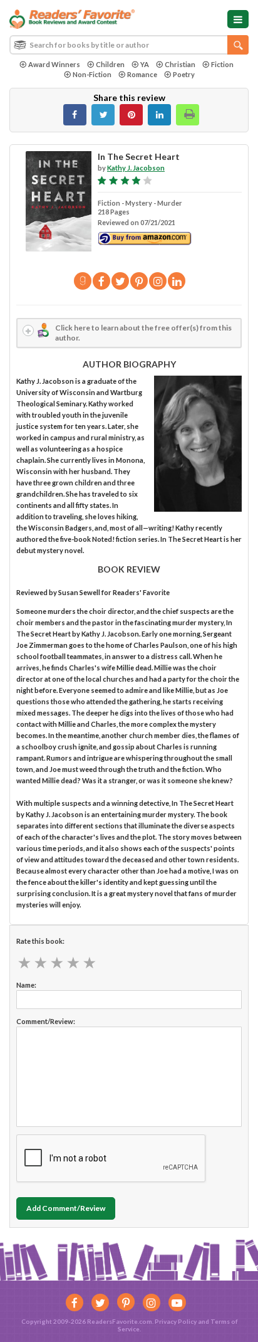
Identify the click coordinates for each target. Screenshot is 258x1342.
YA (144, 64)
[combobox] (129, 44)
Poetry (184, 74)
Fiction (222, 64)
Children (110, 64)
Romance (142, 74)
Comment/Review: (45, 1021)
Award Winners (54, 64)
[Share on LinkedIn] (159, 114)
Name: (26, 985)
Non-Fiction (92, 74)
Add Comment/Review (65, 1208)
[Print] (187, 114)
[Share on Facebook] (74, 114)
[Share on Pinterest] (131, 114)
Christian (180, 64)
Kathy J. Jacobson (136, 168)
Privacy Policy (176, 1321)
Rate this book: (40, 941)
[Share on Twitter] (103, 114)
